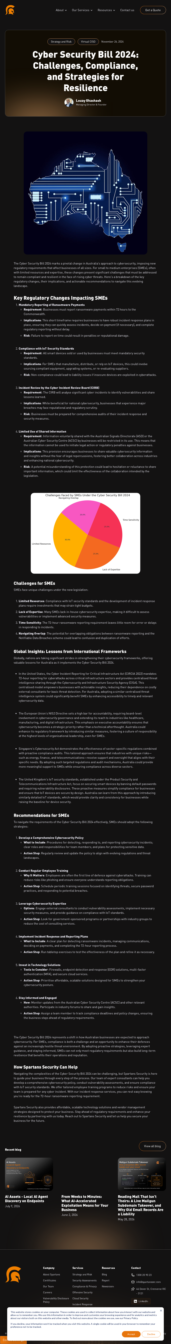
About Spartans (51, 1274)
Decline (151, 1334)
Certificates (49, 1280)
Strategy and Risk (61, 41)
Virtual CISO (88, 41)
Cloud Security (80, 1298)
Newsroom (108, 1286)
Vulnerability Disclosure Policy (56, 1300)
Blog (104, 1274)
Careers (47, 1292)
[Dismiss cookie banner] (161, 1311)
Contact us (127, 10)
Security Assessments (84, 1280)
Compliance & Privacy (84, 1286)
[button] (61, 10)
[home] (10, 10)
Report (105, 1280)
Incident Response (82, 1304)
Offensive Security (82, 1292)
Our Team (48, 1286)
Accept (131, 1334)
